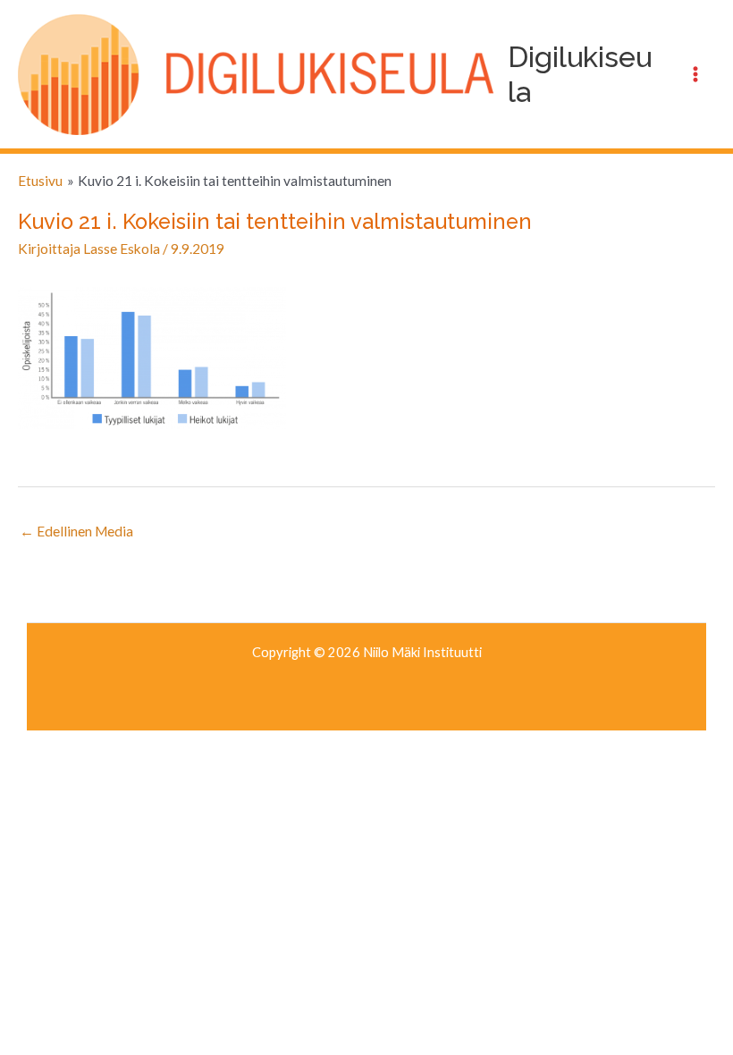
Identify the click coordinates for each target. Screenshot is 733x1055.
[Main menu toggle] (696, 74)
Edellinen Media (76, 531)
